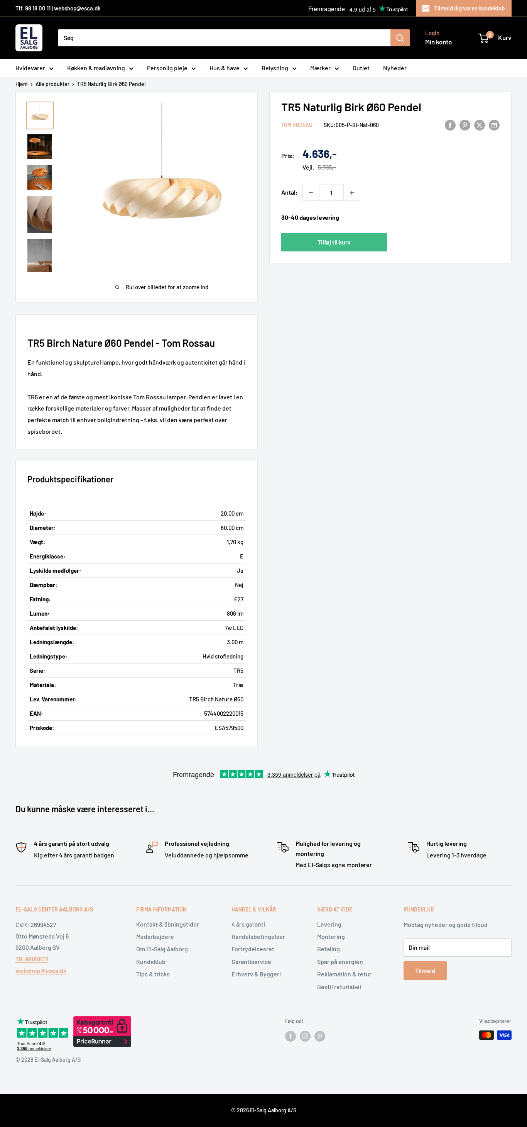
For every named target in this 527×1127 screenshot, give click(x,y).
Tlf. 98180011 (31, 958)
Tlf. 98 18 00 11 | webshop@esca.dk (58, 8)
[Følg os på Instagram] (305, 1035)
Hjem (21, 84)
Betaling (328, 948)
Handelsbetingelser (258, 936)
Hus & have (224, 67)
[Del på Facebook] (450, 125)
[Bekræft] (400, 37)
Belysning (275, 67)
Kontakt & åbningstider (167, 924)
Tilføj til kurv (334, 242)
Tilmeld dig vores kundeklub (469, 8)
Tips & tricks (153, 974)
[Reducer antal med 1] (311, 193)
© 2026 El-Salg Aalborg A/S (263, 1110)
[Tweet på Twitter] (479, 125)
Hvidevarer (30, 67)
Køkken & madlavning (96, 67)
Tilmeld (425, 970)
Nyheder (395, 67)
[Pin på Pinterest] (464, 125)
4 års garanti (248, 924)
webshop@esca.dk (40, 970)
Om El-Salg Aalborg (162, 948)
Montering (331, 936)
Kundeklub (151, 961)
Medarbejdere (155, 936)
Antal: (289, 192)
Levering (329, 924)
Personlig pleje (167, 67)
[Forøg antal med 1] (352, 193)
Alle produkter (52, 84)
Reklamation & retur (344, 974)
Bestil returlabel (339, 986)
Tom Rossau (296, 125)
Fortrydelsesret (252, 948)
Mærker (320, 67)
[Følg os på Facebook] (290, 1035)
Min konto (438, 42)
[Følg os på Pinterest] (319, 1035)
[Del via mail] (494, 125)
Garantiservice (251, 961)
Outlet (361, 67)
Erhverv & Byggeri (256, 974)
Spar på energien (340, 961)
